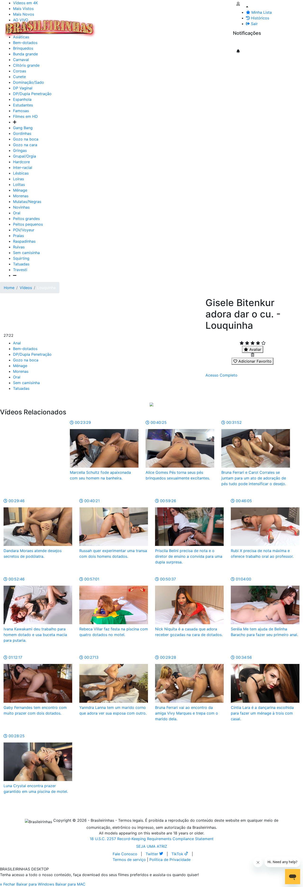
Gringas (20, 150)
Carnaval (21, 59)
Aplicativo (211, 25)
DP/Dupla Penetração (32, 93)
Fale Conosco (125, 854)
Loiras (18, 178)
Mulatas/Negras (27, 201)
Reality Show (192, 28)
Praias (18, 235)
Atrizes (123, 25)
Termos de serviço (129, 859)
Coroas (19, 71)
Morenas (20, 195)
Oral (16, 213)
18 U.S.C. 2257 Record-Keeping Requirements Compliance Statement (152, 838)
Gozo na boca (25, 139)
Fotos (177, 25)
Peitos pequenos (28, 224)
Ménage (20, 190)
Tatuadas (21, 264)
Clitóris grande (26, 65)
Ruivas (19, 247)
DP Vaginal (22, 88)
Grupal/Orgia (24, 156)
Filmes (107, 25)
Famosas (21, 110)
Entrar (229, 25)
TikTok (177, 854)
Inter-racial (22, 167)
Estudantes (23, 105)
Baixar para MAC (70, 884)
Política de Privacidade (170, 859)
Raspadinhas (24, 241)
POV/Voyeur (23, 230)
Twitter (152, 854)
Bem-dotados (25, 348)
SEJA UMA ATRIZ (151, 846)
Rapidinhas (159, 25)
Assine (242, 42)
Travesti (20, 269)
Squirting (21, 258)
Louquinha (46, 287)
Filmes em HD (25, 116)
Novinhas (21, 207)
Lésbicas (21, 173)
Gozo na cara (25, 144)
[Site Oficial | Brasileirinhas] (50, 28)
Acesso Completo (221, 375)
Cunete (19, 76)
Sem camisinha (26, 252)
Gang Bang (23, 127)
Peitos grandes (26, 218)
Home (9, 287)
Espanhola (22, 99)
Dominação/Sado (28, 82)
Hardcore (21, 161)
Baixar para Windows (35, 884)
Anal (17, 343)
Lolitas (19, 184)
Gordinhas (22, 133)
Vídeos (139, 25)
